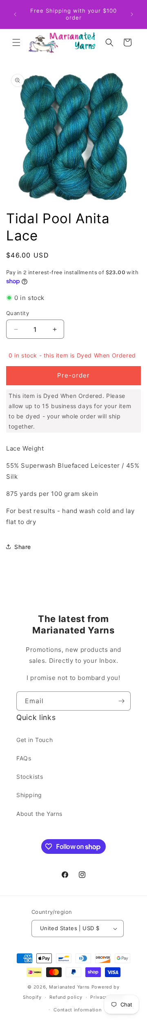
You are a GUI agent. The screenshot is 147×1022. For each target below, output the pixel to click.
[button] (16, 42)
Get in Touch (34, 739)
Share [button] (22, 546)
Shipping (29, 794)
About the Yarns (39, 813)
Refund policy (65, 997)
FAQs (23, 758)
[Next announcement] (132, 14)
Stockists (29, 776)
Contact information (77, 1010)
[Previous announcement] (15, 14)
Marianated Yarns (69, 987)
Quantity (17, 313)
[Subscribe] (121, 701)
